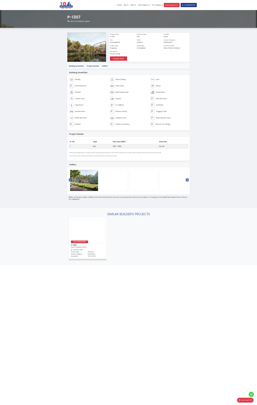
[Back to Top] (251, 400)
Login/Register (189, 5)
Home (119, 5)
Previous (70, 179)
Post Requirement (171, 5)
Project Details (93, 66)
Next (187, 179)
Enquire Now (118, 58)
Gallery (105, 66)
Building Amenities (76, 66)
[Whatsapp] (251, 394)
